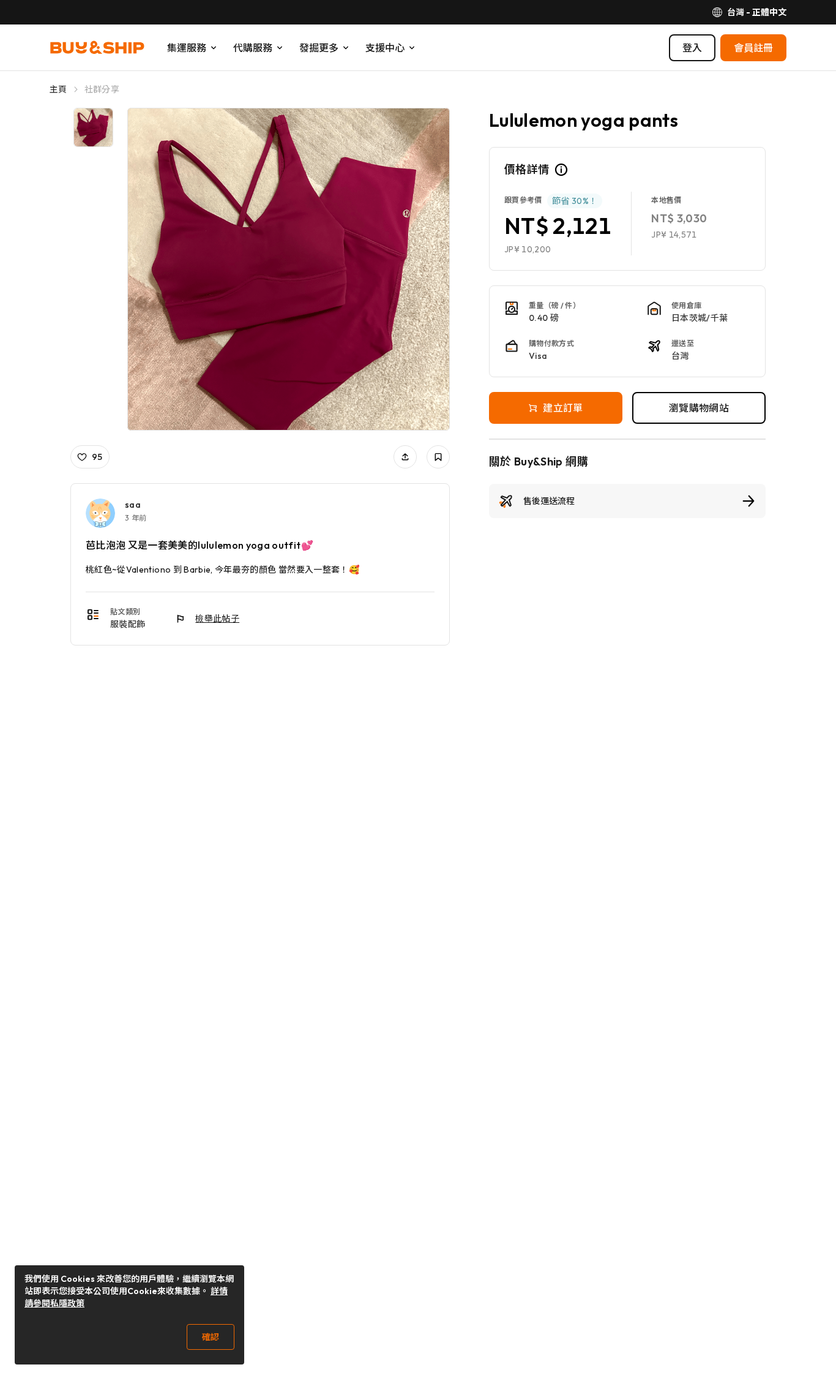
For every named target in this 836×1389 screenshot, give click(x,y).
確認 (210, 1336)
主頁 (58, 89)
